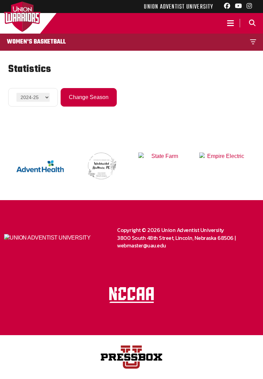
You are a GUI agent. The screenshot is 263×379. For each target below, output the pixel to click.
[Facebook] (227, 6)
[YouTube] (238, 6)
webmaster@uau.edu (141, 245)
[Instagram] (249, 6)
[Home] (22, 23)
